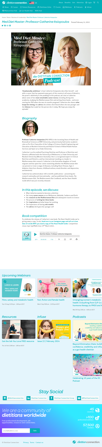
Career (15, 7)
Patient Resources (28, 7)
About (61, 2)
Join (73, 2)
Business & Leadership (19, 17)
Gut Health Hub (27, 11)
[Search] (98, 2)
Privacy (26, 442)
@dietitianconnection (15, 398)
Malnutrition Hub (11, 11)
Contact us (39, 442)
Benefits (68, 2)
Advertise (80, 2)
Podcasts (79, 7)
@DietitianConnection (90, 398)
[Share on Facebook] (4, 25)
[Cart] (94, 2)
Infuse (89, 7)
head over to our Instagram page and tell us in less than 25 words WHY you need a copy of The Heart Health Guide (50, 222)
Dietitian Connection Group (64, 398)
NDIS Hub (38, 11)
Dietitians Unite (45, 7)
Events (58, 7)
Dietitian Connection (38, 398)
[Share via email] (7, 25)
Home (4, 17)
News (7, 7)
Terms (32, 442)
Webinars (68, 7)
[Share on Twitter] (2, 25)
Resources (9, 316)
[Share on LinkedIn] (9, 25)
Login (90, 2)
